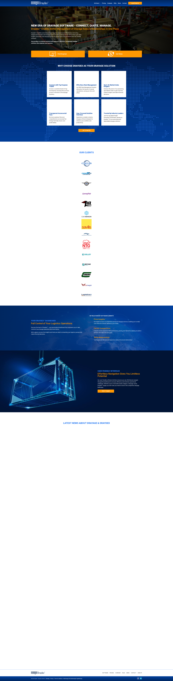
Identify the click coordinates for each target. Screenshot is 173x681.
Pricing (104, 3)
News (119, 3)
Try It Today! (106, 391)
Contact (124, 3)
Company (109, 3)
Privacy (51, 678)
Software (96, 3)
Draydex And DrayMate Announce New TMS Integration (47, 500)
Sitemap (47, 678)
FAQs (115, 3)
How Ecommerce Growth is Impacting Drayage (45, 578)
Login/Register (135, 3)
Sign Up (140, 673)
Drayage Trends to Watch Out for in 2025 (43, 657)
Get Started (86, 130)
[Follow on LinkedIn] (141, 678)
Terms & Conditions (58, 678)
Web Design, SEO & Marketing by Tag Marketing (72, 678)
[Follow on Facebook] (138, 678)
